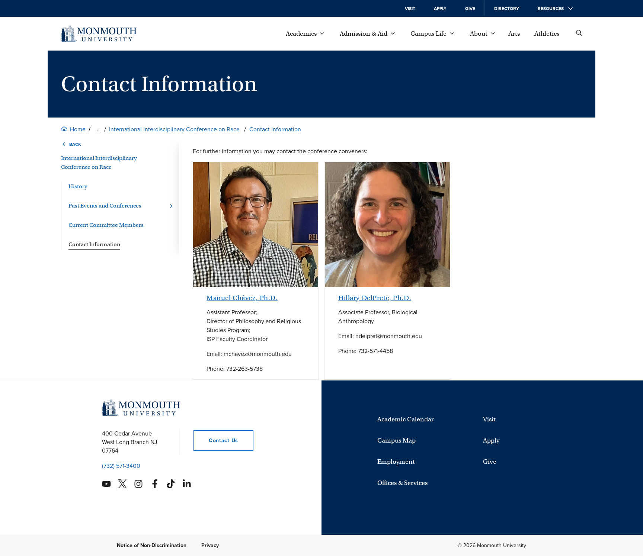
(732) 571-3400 (121, 466)
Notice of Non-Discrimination (151, 545)
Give (470, 8)
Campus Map (396, 440)
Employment (396, 462)
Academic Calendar (405, 419)
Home (78, 129)
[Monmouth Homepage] (99, 33)
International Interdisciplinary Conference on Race (174, 129)
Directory (506, 8)
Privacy (210, 545)
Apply (440, 8)
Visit (410, 8)
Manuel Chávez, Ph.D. (242, 298)
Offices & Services (402, 483)
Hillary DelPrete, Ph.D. (374, 298)
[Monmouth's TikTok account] (170, 483)
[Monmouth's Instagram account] (138, 483)
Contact (215, 440)
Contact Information (275, 129)
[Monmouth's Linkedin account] (186, 483)
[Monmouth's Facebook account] (154, 483)
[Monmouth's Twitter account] (122, 483)
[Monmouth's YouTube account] (106, 483)
